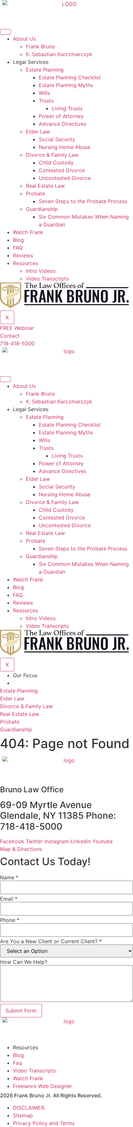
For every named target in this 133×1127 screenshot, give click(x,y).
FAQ (18, 247)
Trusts (46, 100)
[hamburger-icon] (5, 32)
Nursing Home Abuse (64, 147)
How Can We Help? (23, 961)
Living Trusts (67, 108)
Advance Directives (62, 124)
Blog (18, 240)
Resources (25, 263)
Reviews (23, 255)
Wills (44, 93)
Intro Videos (41, 271)
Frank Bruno (40, 46)
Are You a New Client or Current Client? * (51, 941)
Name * (9, 877)
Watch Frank (28, 232)
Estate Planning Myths (66, 85)
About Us (24, 38)
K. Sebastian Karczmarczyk (59, 54)
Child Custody (56, 162)
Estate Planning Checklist (70, 77)
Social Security (57, 139)
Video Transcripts (47, 278)
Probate (35, 193)
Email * (8, 898)
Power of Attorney (61, 116)
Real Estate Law (45, 186)
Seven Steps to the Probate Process (83, 201)
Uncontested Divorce (65, 178)
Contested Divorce (62, 170)
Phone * (9, 920)
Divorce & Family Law (52, 155)
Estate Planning (45, 69)
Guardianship (42, 209)
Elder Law (38, 131)
